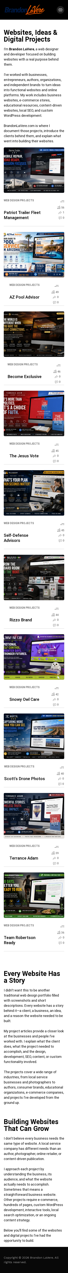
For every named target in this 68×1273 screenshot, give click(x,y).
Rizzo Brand (20, 620)
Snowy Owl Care (24, 699)
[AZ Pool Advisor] (34, 254)
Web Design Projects (19, 200)
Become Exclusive (25, 377)
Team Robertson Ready (20, 940)
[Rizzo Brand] (34, 577)
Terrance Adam (23, 858)
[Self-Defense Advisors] (34, 493)
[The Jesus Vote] (34, 413)
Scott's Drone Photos (24, 779)
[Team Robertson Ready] (34, 895)
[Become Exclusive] (34, 334)
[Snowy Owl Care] (34, 657)
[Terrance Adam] (34, 815)
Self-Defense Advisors (16, 538)
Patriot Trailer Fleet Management (22, 215)
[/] (60, 10)
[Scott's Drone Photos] (34, 736)
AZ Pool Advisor (24, 297)
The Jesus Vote (24, 456)
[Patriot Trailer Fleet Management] (34, 170)
